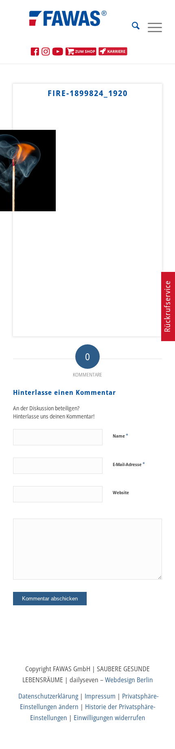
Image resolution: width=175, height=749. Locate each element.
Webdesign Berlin (129, 679)
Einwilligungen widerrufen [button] (109, 717)
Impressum (100, 696)
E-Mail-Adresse (129, 464)
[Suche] (132, 27)
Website (121, 492)
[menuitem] (132, 27)
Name (120, 435)
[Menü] (151, 27)
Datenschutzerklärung (48, 696)
